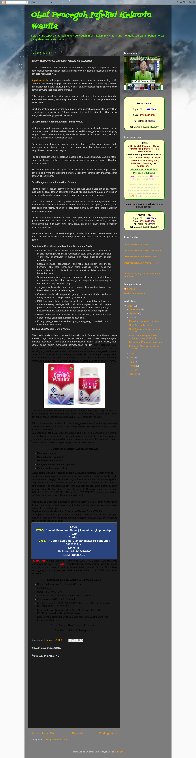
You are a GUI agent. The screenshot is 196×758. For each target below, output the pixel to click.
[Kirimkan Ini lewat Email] (70, 640)
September (135, 309)
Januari (134, 374)
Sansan (131, 289)
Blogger (119, 752)
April (132, 362)
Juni (132, 354)
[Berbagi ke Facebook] (78, 640)
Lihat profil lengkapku (134, 293)
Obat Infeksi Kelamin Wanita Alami (140, 257)
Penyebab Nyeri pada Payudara (144, 321)
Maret (133, 366)
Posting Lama (108, 733)
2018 (130, 306)
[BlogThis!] (72, 640)
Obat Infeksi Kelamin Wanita (137, 244)
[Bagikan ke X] (75, 640)
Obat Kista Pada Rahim (140, 325)
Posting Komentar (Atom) (56, 740)
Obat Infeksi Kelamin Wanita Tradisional (143, 250)
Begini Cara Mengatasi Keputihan (145, 342)
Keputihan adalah (40, 80)
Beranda (77, 733)
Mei (132, 358)
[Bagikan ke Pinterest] (81, 640)
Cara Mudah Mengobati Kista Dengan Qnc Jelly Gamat (143, 336)
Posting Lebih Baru (44, 733)
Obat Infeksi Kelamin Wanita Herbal (141, 263)
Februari (134, 370)
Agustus (134, 313)
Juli (132, 317)
